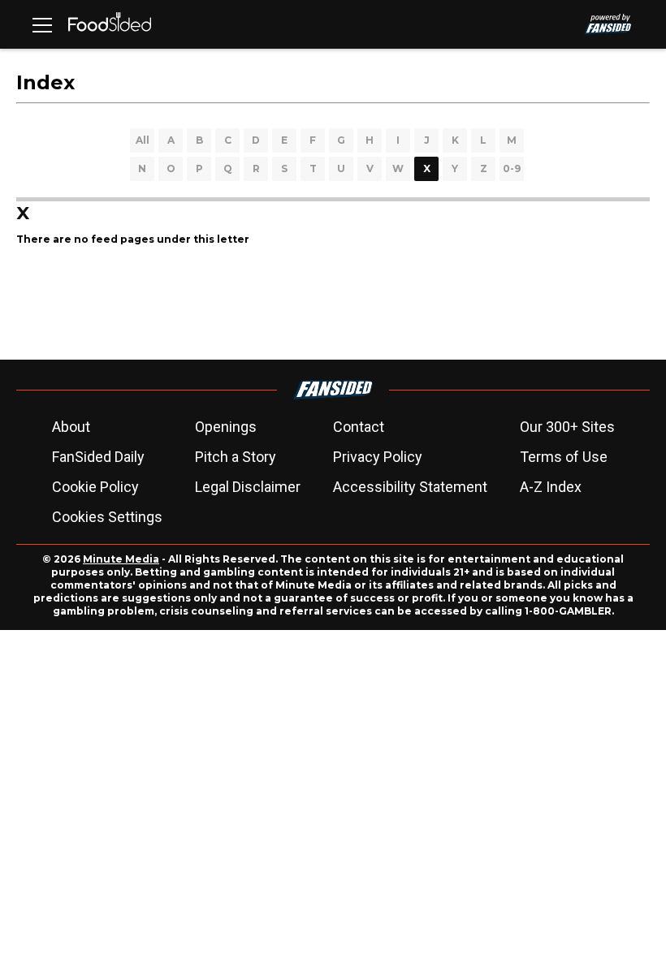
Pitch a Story (235, 456)
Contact (358, 426)
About (71, 426)
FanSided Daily (98, 456)
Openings (226, 426)
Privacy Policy (377, 456)
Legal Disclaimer (248, 486)
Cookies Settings (107, 516)
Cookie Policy (95, 486)
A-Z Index (551, 486)
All (142, 140)
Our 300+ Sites (567, 426)
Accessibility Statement (410, 486)
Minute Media (121, 559)
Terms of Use (564, 456)
